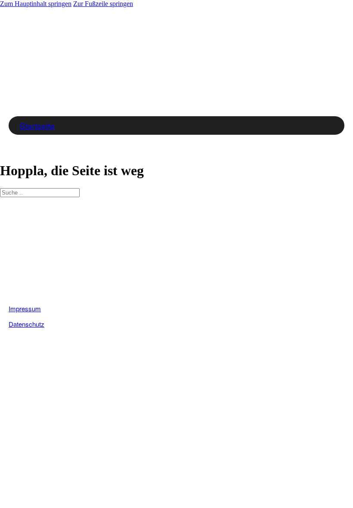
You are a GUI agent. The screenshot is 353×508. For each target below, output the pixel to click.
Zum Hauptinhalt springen (35, 3)
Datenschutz (26, 323)
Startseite (37, 125)
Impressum (25, 308)
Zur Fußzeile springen (103, 3)
